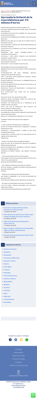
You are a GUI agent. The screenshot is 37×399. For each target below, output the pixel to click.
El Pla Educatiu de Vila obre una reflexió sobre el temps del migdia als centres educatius (18, 215)
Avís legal (18, 349)
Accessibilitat (18, 352)
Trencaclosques (9, 299)
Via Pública (7, 302)
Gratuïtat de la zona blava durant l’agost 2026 (18, 235)
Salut (5, 293)
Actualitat (7, 252)
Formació (7, 270)
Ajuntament (7, 255)
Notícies (8, 11)
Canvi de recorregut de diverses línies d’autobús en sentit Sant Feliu (16, 209)
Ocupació (7, 287)
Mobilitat (7, 284)
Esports (6, 264)
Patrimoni (7, 290)
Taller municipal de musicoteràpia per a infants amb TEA (16, 222)
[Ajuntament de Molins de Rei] (11, 2)
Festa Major (8, 267)
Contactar (18, 362)
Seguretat (7, 296)
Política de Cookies (18, 356)
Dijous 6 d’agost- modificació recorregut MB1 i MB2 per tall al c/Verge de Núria (18, 229)
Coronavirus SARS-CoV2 (11, 258)
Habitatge (7, 273)
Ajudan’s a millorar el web (18, 365)
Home (2, 11)
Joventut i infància (10, 278)
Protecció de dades (18, 359)
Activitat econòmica (10, 249)
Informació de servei (10, 276)
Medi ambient (8, 281)
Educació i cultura (10, 261)
